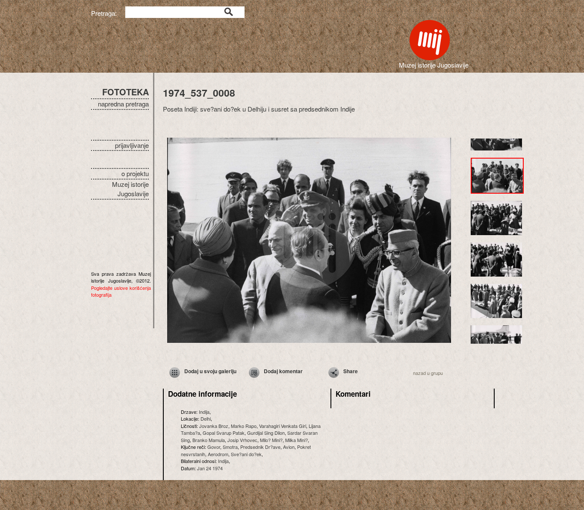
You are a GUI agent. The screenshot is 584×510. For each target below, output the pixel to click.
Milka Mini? (296, 439)
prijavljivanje (132, 145)
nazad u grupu (428, 372)
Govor (213, 446)
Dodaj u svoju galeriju (210, 371)
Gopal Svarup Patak (224, 432)
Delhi (206, 418)
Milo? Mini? (271, 439)
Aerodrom (218, 454)
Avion (289, 446)
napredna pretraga (123, 103)
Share (350, 371)
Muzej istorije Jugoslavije (130, 189)
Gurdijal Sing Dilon (266, 432)
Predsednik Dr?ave (260, 446)
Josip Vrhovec (242, 439)
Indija (204, 411)
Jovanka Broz (213, 425)
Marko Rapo (244, 425)
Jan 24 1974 (210, 468)
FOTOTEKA (125, 91)
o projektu (135, 173)
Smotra (230, 446)
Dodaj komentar (283, 371)
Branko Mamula (208, 439)
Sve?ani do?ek (246, 454)
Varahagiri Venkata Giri (282, 425)
